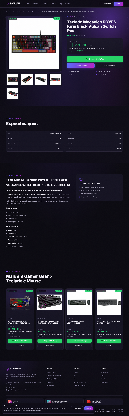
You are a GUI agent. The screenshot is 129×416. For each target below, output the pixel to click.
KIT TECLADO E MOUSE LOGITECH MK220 (75, 322)
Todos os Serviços (80, 382)
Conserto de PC (51, 372)
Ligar (102, 375)
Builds (46, 4)
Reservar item (82, 66)
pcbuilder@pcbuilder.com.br (17, 390)
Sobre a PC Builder (80, 385)
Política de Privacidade (33, 410)
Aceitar (88, 408)
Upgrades (49, 382)
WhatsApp (104, 372)
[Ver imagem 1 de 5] (12, 79)
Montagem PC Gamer (53, 379)
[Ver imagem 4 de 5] (55, 79)
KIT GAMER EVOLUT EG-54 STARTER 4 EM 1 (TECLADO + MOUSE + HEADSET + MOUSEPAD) (20, 322)
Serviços (36, 4)
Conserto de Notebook (53, 375)
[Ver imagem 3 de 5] (41, 79)
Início (28, 4)
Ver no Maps (105, 382)
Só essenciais (77, 408)
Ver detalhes (20, 346)
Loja (52, 4)
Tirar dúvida (110, 66)
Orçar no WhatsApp (96, 59)
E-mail (103, 379)
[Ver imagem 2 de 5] (26, 79)
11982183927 (12, 387)
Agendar (118, 3)
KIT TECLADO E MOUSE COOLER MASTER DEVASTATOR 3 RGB (48, 322)
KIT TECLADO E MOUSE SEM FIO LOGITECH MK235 (108, 322)
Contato (67, 4)
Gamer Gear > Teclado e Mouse (29, 12)
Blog (60, 4)
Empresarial (50, 385)
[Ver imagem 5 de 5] (12, 93)
